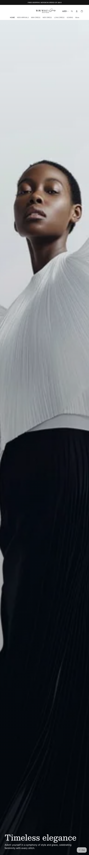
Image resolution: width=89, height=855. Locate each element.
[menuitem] (77, 17)
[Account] (76, 11)
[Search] (71, 11)
